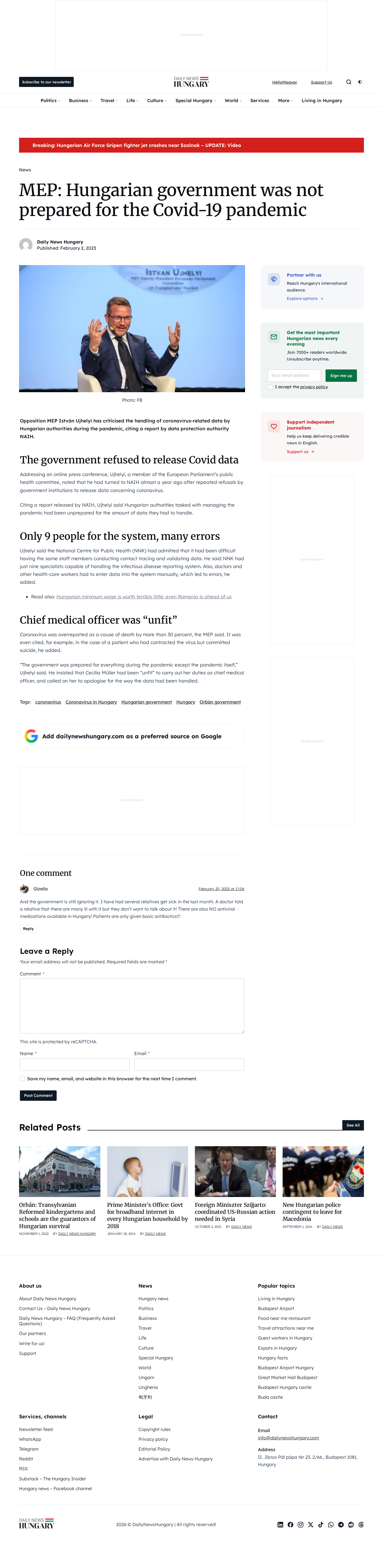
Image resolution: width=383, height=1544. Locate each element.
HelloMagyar (284, 82)
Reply (28, 928)
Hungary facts (273, 1358)
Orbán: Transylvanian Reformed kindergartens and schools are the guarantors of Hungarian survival (57, 1215)
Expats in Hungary (277, 1348)
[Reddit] (351, 1524)
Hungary (185, 702)
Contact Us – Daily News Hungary (54, 1308)
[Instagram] (300, 1524)
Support (27, 1353)
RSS (23, 1468)
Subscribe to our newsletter (46, 82)
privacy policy (313, 386)
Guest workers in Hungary (285, 1338)
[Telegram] (341, 1524)
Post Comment (38, 1095)
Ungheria (148, 1387)
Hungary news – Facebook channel (55, 1488)
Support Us (321, 82)
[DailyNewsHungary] (191, 82)
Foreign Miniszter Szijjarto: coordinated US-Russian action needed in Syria (235, 1212)
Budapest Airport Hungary (286, 1367)
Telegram (29, 1449)
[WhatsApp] (331, 1524)
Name (28, 1053)
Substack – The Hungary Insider (52, 1478)
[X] (310, 1524)
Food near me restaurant (284, 1318)
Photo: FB (132, 400)
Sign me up (341, 375)
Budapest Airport (276, 1308)
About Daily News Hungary (47, 1298)
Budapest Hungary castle (285, 1387)
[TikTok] (321, 1524)
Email (142, 1053)
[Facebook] (290, 1524)
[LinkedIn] (280, 1524)
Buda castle (270, 1397)
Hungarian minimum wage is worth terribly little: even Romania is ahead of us (144, 596)
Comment (32, 974)
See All (353, 1125)
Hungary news (154, 1298)
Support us (297, 452)
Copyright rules (155, 1429)
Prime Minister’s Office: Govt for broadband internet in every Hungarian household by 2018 (147, 1215)
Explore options (302, 298)
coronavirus (48, 702)
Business (78, 100)
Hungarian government (146, 702)
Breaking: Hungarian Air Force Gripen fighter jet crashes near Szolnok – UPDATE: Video (137, 145)
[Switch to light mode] (360, 82)
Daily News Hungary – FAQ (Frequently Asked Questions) (67, 1320)
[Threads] (361, 1524)
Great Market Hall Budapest (287, 1377)
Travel (107, 100)
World (231, 100)
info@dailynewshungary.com (288, 1437)
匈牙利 (145, 1397)
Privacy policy (153, 1439)
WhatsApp (30, 1439)
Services (259, 100)
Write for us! (32, 1343)
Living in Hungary (322, 100)
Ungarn (146, 1377)
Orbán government (220, 702)
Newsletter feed (36, 1429)
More (283, 100)
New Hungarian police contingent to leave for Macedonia (312, 1212)
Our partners (32, 1333)
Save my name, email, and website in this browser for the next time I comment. (112, 1078)
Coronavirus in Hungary (91, 702)
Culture (155, 100)
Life (130, 100)
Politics (49, 100)
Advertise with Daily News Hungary (176, 1459)
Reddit (26, 1459)
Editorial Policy (154, 1449)
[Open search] (349, 82)
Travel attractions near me (286, 1328)
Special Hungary (194, 100)
